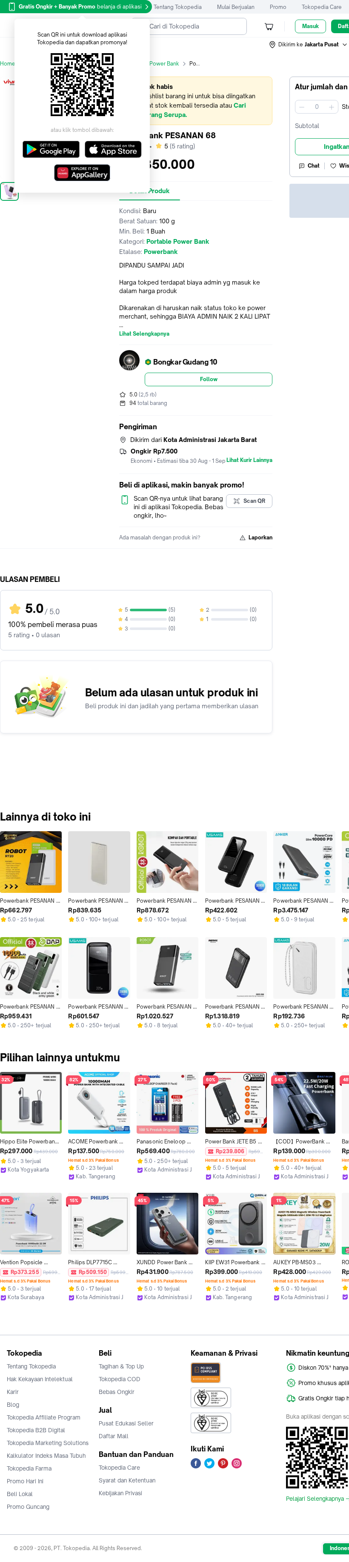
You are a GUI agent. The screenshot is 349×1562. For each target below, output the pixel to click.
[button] (308, 44)
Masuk (310, 26)
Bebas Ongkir (116, 1391)
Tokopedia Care (322, 7)
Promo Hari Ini (25, 1481)
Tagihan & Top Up (121, 1366)
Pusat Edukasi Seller (126, 1423)
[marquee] (195, 101)
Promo (278, 7)
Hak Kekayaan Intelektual (40, 1379)
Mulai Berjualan (236, 7)
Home (7, 63)
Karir (13, 1391)
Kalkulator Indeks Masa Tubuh (46, 1455)
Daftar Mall (114, 1436)
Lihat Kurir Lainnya (249, 460)
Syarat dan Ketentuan (127, 1480)
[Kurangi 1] (302, 107)
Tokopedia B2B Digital (36, 1430)
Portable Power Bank (153, 63)
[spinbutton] (316, 107)
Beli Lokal (20, 1494)
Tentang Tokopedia (178, 7)
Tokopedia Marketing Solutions (48, 1442)
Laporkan (260, 537)
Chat (314, 165)
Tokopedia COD (119, 1379)
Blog (13, 1404)
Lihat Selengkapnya (144, 334)
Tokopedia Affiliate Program (43, 1417)
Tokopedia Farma (29, 1468)
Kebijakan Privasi (120, 1493)
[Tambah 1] (331, 107)
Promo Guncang (28, 1506)
